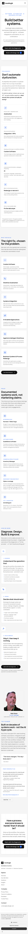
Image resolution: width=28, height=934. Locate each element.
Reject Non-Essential (14, 925)
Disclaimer (4, 896)
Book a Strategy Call (12, 53)
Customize (15, 922)
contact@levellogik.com (7, 906)
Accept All (14, 928)
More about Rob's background (10, 794)
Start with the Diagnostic (13, 48)
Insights (3, 882)
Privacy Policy (4, 892)
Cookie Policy (4, 899)
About (2, 885)
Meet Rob (6, 799)
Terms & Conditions (6, 894)
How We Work (4, 878)
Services (3, 875)
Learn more (8, 918)
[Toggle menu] (25, 3)
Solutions (3, 880)
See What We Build (8, 372)
